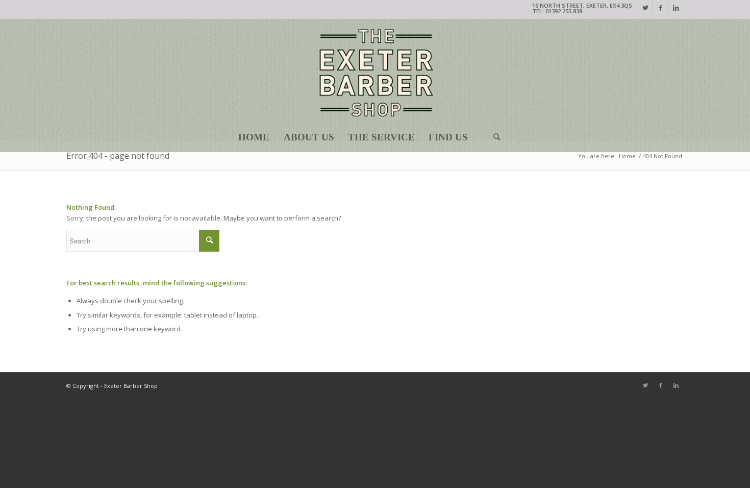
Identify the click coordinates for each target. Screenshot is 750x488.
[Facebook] (660, 7)
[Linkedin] (676, 7)
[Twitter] (645, 7)
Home (627, 156)
